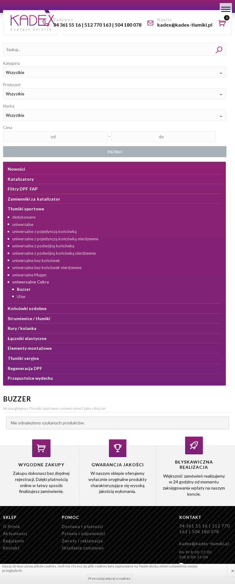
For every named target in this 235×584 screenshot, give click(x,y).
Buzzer (24, 289)
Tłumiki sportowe (26, 208)
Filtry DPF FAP (23, 188)
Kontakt (11, 547)
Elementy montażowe (30, 348)
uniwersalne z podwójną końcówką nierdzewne (54, 253)
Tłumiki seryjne (23, 358)
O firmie (11, 526)
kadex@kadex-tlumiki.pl (204, 543)
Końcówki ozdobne (27, 308)
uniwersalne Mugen (29, 274)
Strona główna (14, 408)
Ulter (21, 296)
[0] (223, 23)
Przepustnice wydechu (30, 378)
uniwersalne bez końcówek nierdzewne (46, 267)
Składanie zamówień (83, 547)
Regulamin (13, 540)
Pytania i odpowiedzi (83, 533)
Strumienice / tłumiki (29, 318)
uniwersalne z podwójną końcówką (43, 245)
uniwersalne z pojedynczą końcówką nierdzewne (55, 238)
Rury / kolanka (22, 328)
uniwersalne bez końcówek (36, 260)
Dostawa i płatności (82, 526)
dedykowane (23, 217)
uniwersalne (22, 224)
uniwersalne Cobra (30, 281)
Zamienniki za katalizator (34, 198)
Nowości (16, 169)
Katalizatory (21, 179)
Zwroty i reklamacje (82, 540)
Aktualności (15, 533)
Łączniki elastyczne (27, 338)
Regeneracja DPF (25, 368)
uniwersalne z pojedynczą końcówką (44, 231)
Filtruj (115, 152)
